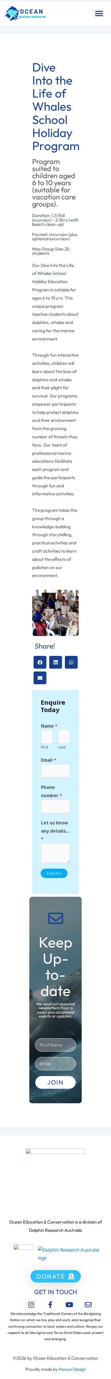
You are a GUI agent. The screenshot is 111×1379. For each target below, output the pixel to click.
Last (61, 746)
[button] (98, 13)
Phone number (51, 791)
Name (49, 726)
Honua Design (72, 1369)
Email (48, 760)
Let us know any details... (55, 831)
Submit (54, 873)
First (44, 746)
